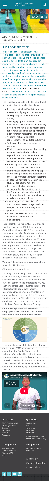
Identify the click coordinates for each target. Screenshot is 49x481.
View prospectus (8, 448)
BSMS (4, 37)
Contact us (6, 435)
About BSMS (15, 37)
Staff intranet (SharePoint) (36, 439)
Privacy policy (33, 467)
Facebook (4, 474)
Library (28, 426)
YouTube (14, 474)
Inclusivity (7, 40)
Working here (29, 37)
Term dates (30, 428)
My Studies (30, 430)
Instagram (19, 474)
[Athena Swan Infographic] (24, 329)
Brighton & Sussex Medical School (24, 4)
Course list (30, 451)
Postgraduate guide (33, 448)
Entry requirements (9, 451)
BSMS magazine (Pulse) (35, 436)
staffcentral (30, 433)
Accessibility (32, 458)
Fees (3, 455)
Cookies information (36, 463)
